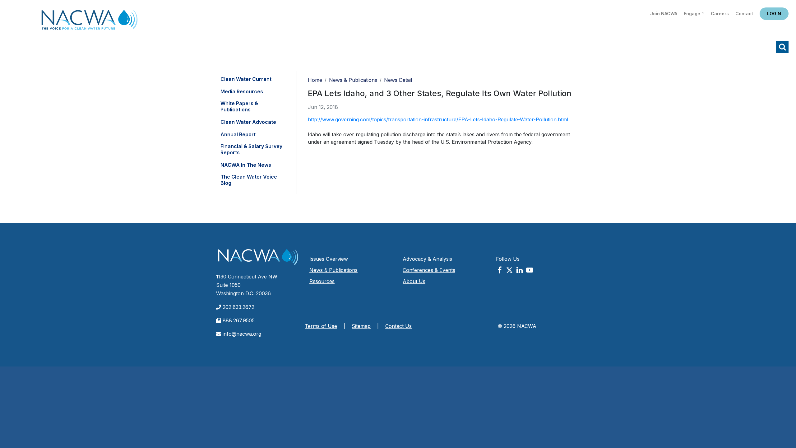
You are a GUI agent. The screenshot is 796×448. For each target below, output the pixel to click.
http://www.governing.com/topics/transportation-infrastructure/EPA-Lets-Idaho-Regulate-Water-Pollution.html (438, 119)
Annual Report (238, 134)
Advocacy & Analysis (427, 259)
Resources (322, 281)
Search (782, 47)
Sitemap (361, 326)
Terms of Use (321, 326)
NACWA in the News (245, 165)
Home (89, 21)
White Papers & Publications (239, 106)
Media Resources (241, 91)
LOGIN (774, 13)
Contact (744, 13)
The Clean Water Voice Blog (248, 180)
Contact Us (398, 326)
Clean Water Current (245, 79)
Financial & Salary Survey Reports (251, 149)
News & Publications (353, 80)
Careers (720, 13)
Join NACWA (663, 13)
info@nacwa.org (242, 334)
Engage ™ (694, 13)
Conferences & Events (429, 270)
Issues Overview (328, 259)
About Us (414, 281)
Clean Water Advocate (248, 122)
